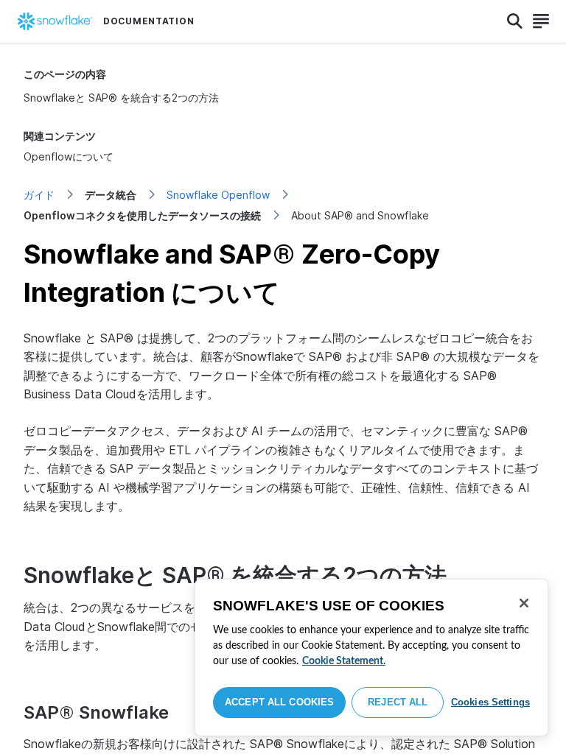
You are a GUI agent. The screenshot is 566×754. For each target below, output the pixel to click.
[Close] (524, 603)
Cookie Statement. (343, 661)
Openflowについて (68, 156)
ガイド (39, 194)
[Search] (515, 21)
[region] (371, 657)
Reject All (397, 702)
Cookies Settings (490, 702)
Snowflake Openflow (218, 194)
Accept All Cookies (279, 702)
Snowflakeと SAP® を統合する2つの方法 (121, 97)
